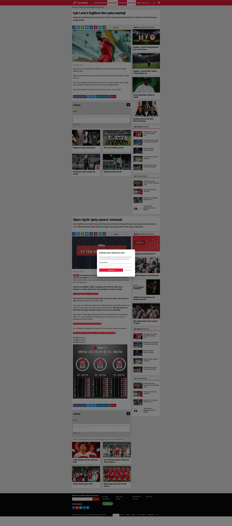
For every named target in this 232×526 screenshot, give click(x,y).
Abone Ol (111, 270)
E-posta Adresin (103, 262)
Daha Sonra (128, 270)
